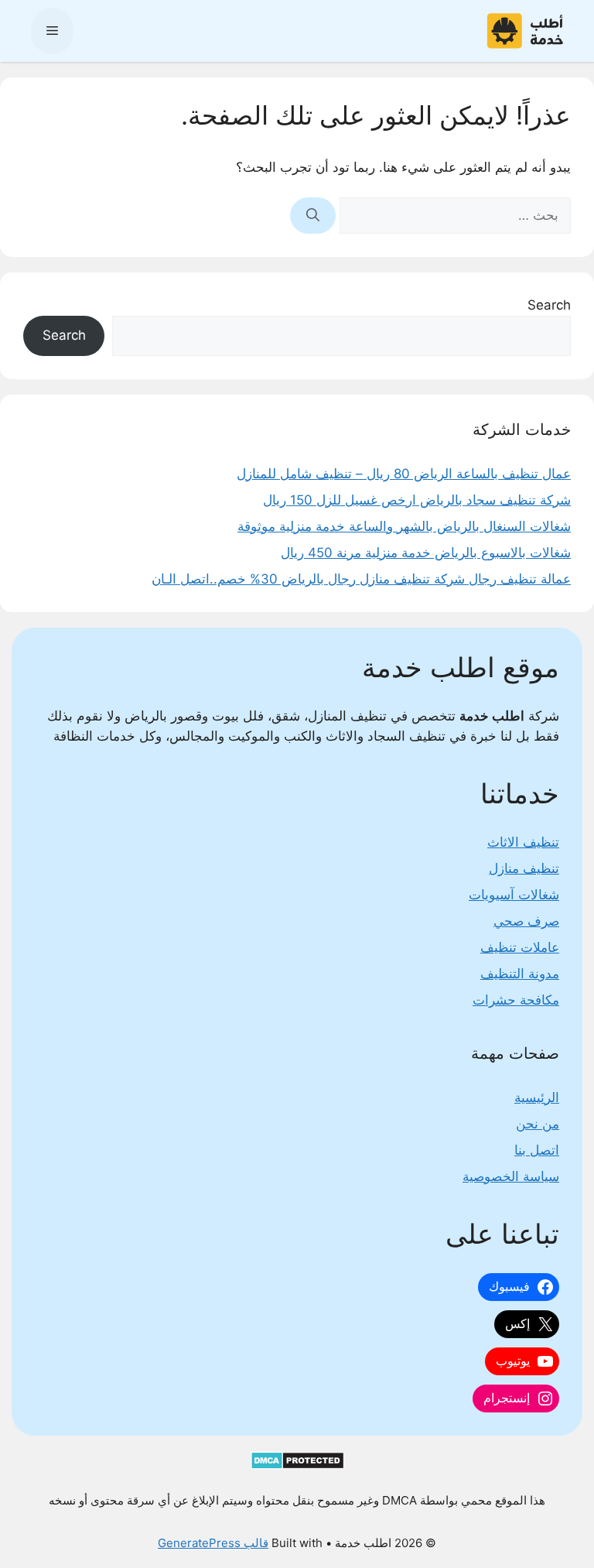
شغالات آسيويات (514, 894)
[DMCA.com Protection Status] (297, 1465)
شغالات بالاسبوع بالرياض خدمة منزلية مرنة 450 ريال (426, 552)
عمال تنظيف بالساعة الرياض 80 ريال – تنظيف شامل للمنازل (404, 473)
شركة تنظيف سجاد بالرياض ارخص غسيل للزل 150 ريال (417, 500)
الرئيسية (536, 1097)
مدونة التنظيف (519, 973)
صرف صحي (526, 921)
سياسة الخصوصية (511, 1176)
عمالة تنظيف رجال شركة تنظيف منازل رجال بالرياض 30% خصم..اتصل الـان (361, 579)
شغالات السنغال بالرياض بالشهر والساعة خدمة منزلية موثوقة (404, 526)
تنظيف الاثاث (523, 842)
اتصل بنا (536, 1150)
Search (549, 305)
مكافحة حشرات (516, 1000)
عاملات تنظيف (519, 947)
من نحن (537, 1123)
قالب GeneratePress (213, 1542)
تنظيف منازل (524, 868)
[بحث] (313, 216)
